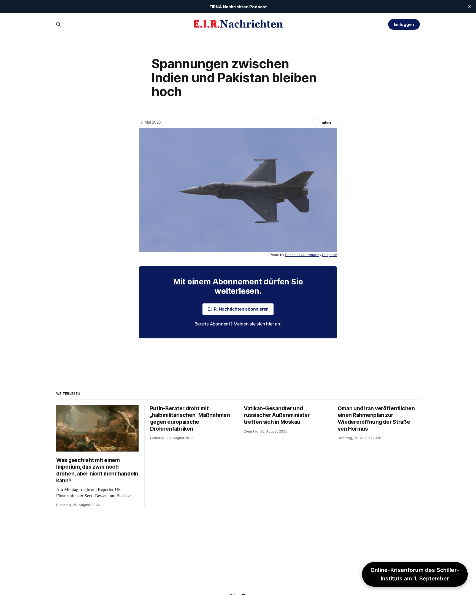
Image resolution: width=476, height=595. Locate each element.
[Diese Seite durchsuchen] (58, 24)
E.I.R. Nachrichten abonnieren (238, 309)
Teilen (325, 122)
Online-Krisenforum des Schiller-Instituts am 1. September (414, 574)
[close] (469, 6)
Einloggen (404, 24)
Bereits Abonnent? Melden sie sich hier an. (238, 324)
